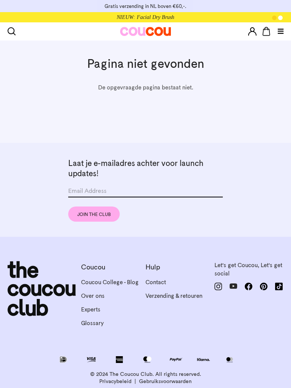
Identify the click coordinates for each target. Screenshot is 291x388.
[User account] (252, 31)
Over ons (93, 295)
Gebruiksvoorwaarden (165, 381)
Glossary (92, 323)
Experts (90, 309)
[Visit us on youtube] (233, 286)
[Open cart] (266, 31)
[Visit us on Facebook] (248, 286)
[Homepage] (145, 31)
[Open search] (13, 31)
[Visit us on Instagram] (218, 286)
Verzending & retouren (174, 295)
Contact (156, 282)
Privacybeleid (115, 381)
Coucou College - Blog (110, 282)
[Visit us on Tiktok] (279, 286)
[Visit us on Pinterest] (264, 286)
